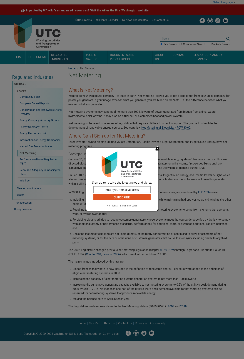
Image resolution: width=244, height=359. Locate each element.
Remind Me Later (128, 205)
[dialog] (122, 179)
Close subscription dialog (157, 148)
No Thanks (112, 205)
